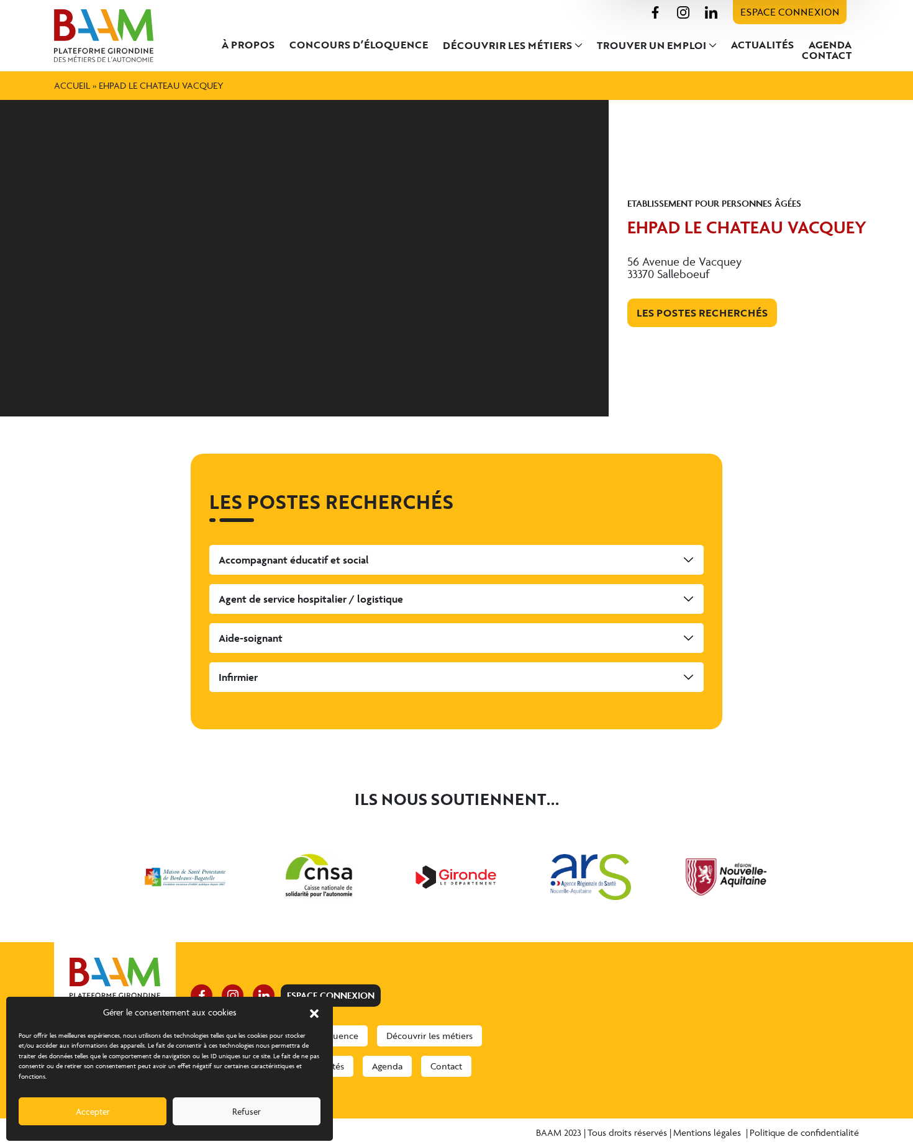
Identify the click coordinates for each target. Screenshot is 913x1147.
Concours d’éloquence (358, 44)
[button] (314, 1012)
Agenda (830, 44)
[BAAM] (115, 35)
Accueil (72, 85)
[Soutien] (185, 877)
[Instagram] (683, 11)
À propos (248, 44)
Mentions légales (708, 1132)
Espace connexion (789, 12)
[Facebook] (655, 11)
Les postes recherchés (702, 312)
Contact (827, 55)
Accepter (93, 1111)
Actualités (762, 44)
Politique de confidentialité (804, 1132)
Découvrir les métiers (507, 45)
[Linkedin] (711, 11)
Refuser (246, 1111)
